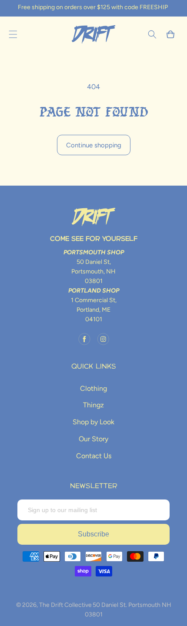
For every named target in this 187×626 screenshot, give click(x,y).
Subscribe (93, 534)
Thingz (93, 405)
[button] (13, 34)
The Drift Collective (65, 605)
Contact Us (93, 456)
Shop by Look (93, 422)
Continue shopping (93, 145)
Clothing (93, 388)
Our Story (93, 439)
